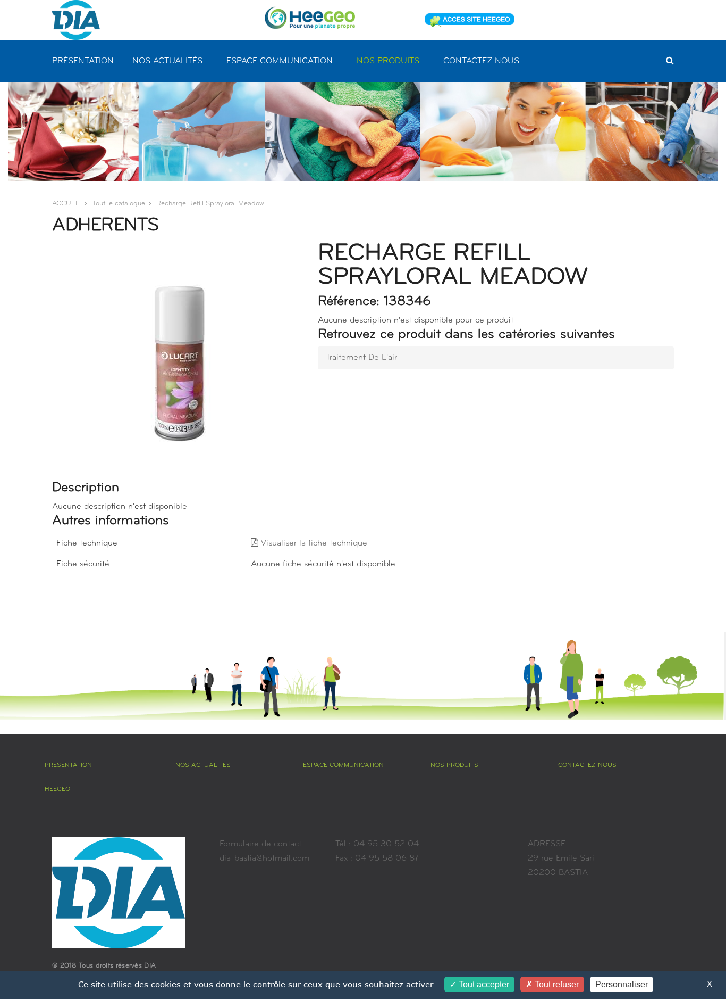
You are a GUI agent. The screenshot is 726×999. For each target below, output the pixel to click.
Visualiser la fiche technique (312, 543)
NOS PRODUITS (388, 61)
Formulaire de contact (260, 844)
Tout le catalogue (118, 203)
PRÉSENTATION (83, 61)
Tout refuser (556, 984)
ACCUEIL (66, 203)
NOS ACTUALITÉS (167, 61)
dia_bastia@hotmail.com (264, 858)
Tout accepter (483, 984)
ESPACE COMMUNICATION (279, 61)
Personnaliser (621, 984)
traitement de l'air (361, 357)
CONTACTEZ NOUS (481, 61)
